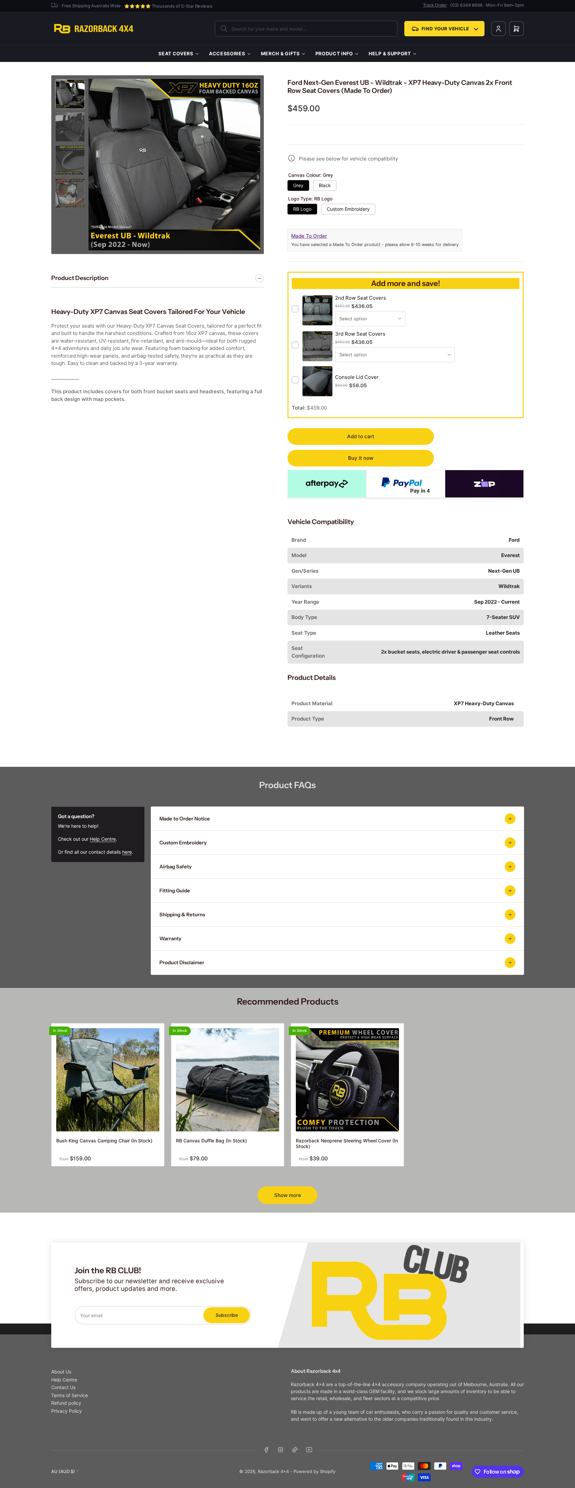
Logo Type (310, 198)
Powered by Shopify (314, 1471)
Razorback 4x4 (273, 1471)
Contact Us (63, 1387)
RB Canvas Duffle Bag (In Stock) (211, 1140)
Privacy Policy (66, 1411)
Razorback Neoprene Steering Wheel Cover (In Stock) (347, 1143)
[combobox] (306, 28)
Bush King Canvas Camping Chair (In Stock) (104, 1140)
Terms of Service (69, 1395)
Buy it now (360, 458)
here (127, 852)
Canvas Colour (310, 175)
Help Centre (103, 839)
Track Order (435, 5)
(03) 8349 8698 (466, 5)
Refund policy (66, 1403)
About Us (61, 1371)
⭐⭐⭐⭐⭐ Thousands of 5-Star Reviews (168, 6)
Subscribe (227, 1315)
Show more (287, 1195)
